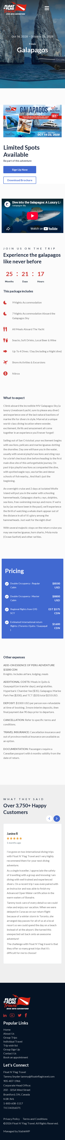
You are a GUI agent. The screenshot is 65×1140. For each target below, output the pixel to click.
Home (6, 1029)
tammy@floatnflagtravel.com (37, 1076)
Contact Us (9, 1053)
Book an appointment (15, 1057)
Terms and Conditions (35, 1118)
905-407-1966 (11, 1080)
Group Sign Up (11, 1049)
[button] (49, 818)
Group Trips (10, 1037)
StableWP (24, 1131)
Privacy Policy (11, 1118)
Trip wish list (10, 1045)
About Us (8, 1033)
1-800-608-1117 (13, 1103)
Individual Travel (12, 1041)
